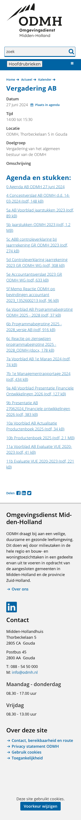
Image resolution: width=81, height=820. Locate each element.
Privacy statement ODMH (35, 746)
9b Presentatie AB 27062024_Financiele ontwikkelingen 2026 (38, 408)
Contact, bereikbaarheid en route (42, 740)
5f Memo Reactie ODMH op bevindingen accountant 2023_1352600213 (32, 294)
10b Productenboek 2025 (40, 437)
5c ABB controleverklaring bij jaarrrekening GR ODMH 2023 (37, 245)
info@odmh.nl (25, 672)
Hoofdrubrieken (25, 64)
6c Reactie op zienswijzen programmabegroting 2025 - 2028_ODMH (31, 344)
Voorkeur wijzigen (40, 806)
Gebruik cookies (26, 752)
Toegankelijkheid (27, 758)
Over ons (20, 589)
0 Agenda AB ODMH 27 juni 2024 (35, 186)
